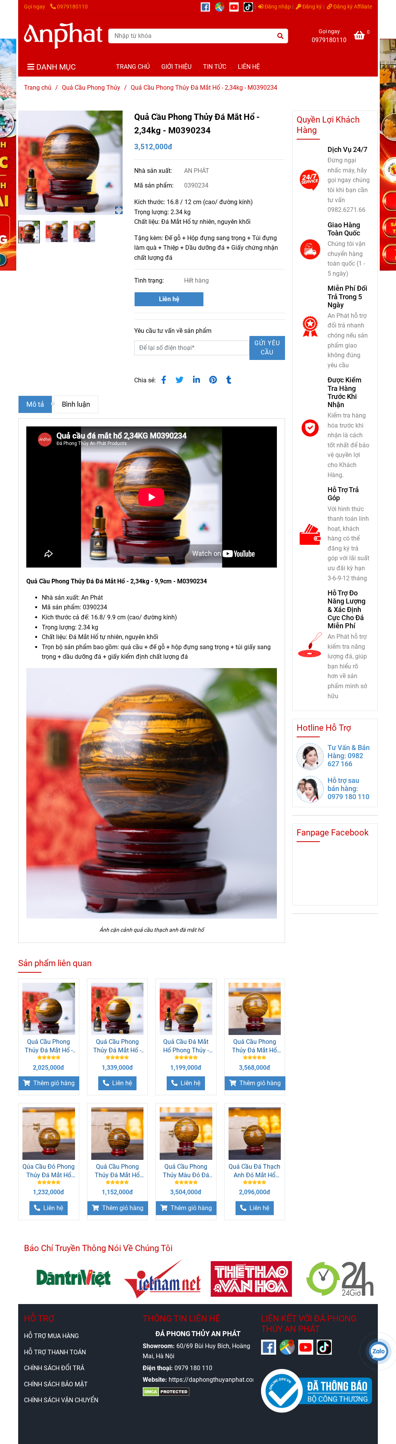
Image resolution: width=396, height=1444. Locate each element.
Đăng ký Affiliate (352, 6)
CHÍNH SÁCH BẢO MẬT (56, 1384)
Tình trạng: (150, 280)
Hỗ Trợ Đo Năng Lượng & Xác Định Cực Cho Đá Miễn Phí (346, 609)
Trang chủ (37, 87)
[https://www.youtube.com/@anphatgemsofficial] (236, 6)
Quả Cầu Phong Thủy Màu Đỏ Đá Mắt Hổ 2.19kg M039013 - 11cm (186, 1171)
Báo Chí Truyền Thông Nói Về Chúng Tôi (98, 1248)
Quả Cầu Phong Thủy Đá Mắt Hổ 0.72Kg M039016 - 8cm (117, 1171)
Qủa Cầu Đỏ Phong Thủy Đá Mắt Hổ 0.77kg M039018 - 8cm (48, 1171)
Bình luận (76, 404)
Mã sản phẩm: (154, 185)
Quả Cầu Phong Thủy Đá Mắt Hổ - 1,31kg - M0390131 (49, 1046)
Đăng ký (311, 6)
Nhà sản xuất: (154, 170)
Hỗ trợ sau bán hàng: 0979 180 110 (348, 788)
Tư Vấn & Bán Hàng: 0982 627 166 (349, 755)
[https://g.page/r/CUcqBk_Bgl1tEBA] (222, 6)
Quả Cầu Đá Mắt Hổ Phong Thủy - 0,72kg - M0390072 (186, 1046)
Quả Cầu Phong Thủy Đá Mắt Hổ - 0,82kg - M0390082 (117, 1046)
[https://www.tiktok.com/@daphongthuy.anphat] (250, 6)
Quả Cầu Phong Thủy (91, 87)
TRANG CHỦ (133, 66)
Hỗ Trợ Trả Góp (343, 494)
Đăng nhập (277, 6)
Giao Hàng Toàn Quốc (344, 229)
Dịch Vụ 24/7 (347, 149)
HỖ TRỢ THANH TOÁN (55, 1352)
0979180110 (72, 6)
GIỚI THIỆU (176, 66)
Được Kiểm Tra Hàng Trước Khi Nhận (345, 392)
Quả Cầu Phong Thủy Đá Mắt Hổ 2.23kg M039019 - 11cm (254, 1046)
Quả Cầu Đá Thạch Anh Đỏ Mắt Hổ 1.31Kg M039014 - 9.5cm (254, 1171)
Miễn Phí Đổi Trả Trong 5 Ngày (347, 296)
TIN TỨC (214, 66)
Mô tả (35, 404)
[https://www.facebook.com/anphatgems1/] (208, 6)
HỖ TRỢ (39, 1318)
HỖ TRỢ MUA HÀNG (51, 1336)
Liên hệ (169, 299)
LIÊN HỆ (249, 66)
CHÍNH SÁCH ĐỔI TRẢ (54, 1368)
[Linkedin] (196, 380)
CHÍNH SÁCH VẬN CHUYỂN (61, 1400)
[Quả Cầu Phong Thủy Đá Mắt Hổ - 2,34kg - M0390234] (63, 35)
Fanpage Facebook (333, 832)
